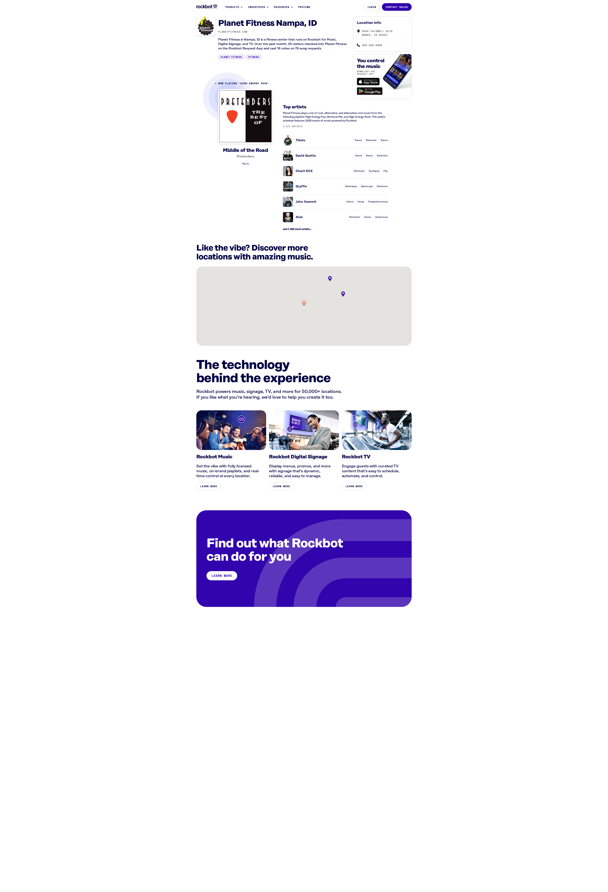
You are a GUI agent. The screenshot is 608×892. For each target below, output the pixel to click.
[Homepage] (207, 6)
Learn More (208, 486)
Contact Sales (397, 7)
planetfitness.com (232, 32)
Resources (281, 7)
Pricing (304, 7)
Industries (256, 7)
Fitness (253, 57)
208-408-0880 (372, 45)
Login (372, 7)
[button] (304, 303)
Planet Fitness (231, 57)
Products (232, 7)
